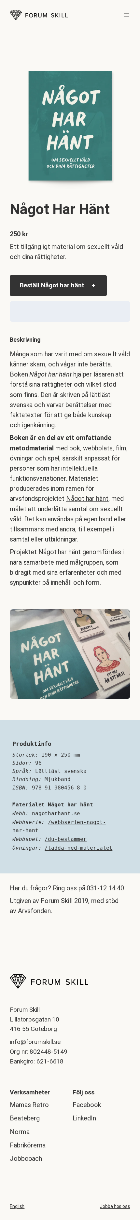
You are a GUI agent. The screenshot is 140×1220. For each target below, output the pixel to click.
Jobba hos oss (115, 1206)
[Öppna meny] (126, 15)
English (17, 1206)
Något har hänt (87, 498)
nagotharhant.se (56, 813)
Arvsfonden (34, 911)
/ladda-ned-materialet (78, 848)
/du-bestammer (66, 839)
